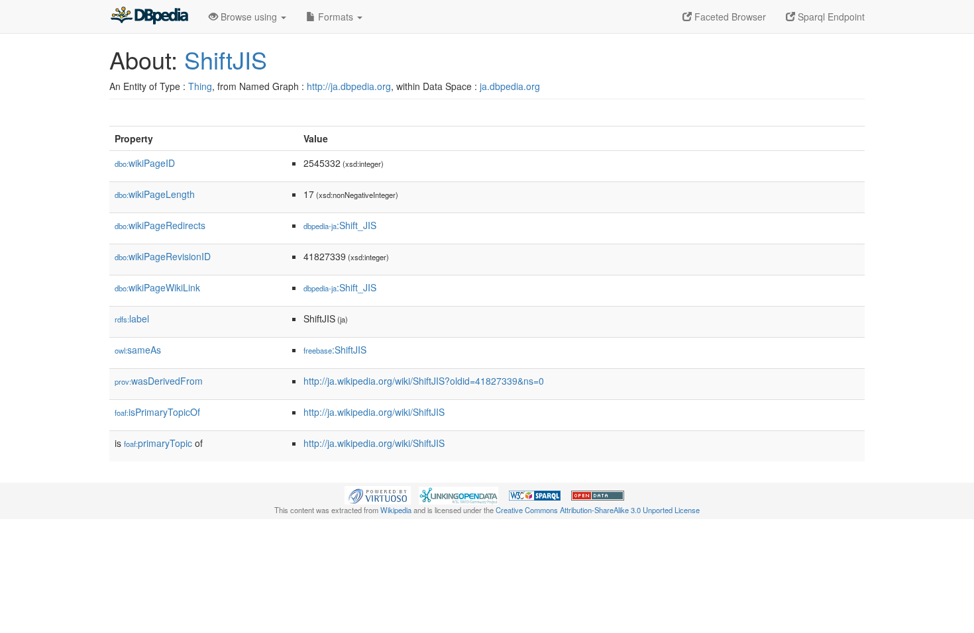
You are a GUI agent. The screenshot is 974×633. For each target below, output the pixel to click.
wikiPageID (145, 163)
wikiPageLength (155, 194)
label (132, 318)
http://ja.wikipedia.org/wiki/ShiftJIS (374, 411)
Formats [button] (335, 16)
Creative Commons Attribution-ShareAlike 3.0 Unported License (598, 510)
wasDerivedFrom (159, 380)
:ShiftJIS (334, 349)
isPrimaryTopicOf (157, 411)
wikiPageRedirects (160, 225)
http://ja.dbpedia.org (349, 86)
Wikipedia (395, 510)
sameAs (138, 349)
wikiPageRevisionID (163, 256)
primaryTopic (158, 443)
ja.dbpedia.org (510, 86)
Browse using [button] (249, 16)
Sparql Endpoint (830, 16)
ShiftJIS (225, 59)
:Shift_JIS (339, 225)
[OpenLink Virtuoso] (378, 494)
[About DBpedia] (149, 16)
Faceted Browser (729, 16)
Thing (200, 86)
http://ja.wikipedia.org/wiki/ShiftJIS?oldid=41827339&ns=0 (423, 380)
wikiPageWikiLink (157, 287)
